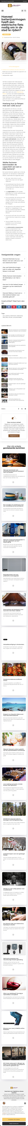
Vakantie (6, 604)
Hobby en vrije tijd (9, 1023)
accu (4, 315)
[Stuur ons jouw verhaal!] (14, 418)
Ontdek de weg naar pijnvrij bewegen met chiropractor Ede (16, 379)
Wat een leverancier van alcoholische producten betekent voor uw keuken (17, 330)
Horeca (6, 779)
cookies (4, 1113)
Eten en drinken (8, 465)
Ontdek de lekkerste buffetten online (17, 357)
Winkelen (6, 499)
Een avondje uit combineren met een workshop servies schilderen (16, 335)
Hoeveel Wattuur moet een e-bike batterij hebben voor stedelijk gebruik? (14, 295)
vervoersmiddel (17, 317)
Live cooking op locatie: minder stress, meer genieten (16, 374)
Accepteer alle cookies (14, 1119)
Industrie (6, 953)
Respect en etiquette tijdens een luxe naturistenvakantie (17, 363)
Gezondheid (7, 813)
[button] (25, 1103)
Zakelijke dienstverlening (11, 534)
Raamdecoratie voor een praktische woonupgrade (17, 346)
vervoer (10, 317)
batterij (8, 315)
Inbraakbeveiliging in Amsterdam (9, 355)
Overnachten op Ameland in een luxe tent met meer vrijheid (16, 351)
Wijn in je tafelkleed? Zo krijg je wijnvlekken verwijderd (13, 994)
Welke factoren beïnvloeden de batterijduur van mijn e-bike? (14, 278)
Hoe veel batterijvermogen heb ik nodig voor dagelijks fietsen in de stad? (14, 269)
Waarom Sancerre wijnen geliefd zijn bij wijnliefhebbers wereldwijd (17, 369)
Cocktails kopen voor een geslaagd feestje (16, 384)
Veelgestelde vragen (7, 75)
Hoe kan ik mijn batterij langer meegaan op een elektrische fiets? (14, 286)
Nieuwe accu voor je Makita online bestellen (13, 1029)
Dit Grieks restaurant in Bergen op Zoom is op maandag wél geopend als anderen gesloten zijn (14, 1064)
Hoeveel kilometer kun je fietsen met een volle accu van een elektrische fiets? (14, 260)
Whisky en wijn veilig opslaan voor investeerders (16, 389)
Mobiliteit (6, 34)
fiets (7, 317)
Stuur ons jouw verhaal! (14, 422)
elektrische (13, 315)
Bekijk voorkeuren (14, 1123)
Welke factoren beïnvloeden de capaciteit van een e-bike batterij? (14, 72)
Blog (5, 569)
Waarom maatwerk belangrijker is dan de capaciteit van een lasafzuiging (16, 341)
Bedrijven (6, 883)
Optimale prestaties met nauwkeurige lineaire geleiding (16, 399)
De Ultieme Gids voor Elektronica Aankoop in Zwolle (16, 394)
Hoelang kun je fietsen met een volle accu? (13, 69)
